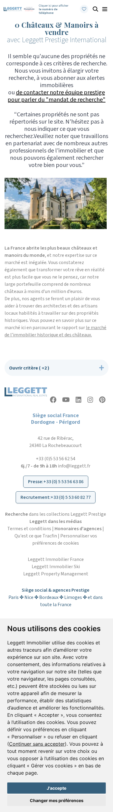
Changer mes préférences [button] (56, 800)
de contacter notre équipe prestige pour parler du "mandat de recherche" (56, 96)
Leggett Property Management (55, 574)
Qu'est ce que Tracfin (35, 536)
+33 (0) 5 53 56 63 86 (63, 481)
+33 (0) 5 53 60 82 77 (71, 497)
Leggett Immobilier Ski (56, 566)
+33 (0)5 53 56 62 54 (55, 458)
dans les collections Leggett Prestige (55, 514)
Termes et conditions (29, 528)
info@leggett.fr (74, 466)
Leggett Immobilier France (56, 559)
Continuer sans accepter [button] (37, 744)
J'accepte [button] (56, 788)
